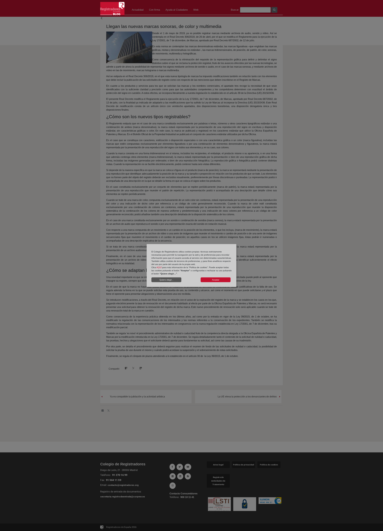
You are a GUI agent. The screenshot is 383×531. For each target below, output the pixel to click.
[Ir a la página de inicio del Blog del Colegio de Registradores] (112, 8)
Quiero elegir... (166, 280)
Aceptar (215, 280)
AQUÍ (159, 267)
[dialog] (191, 265)
